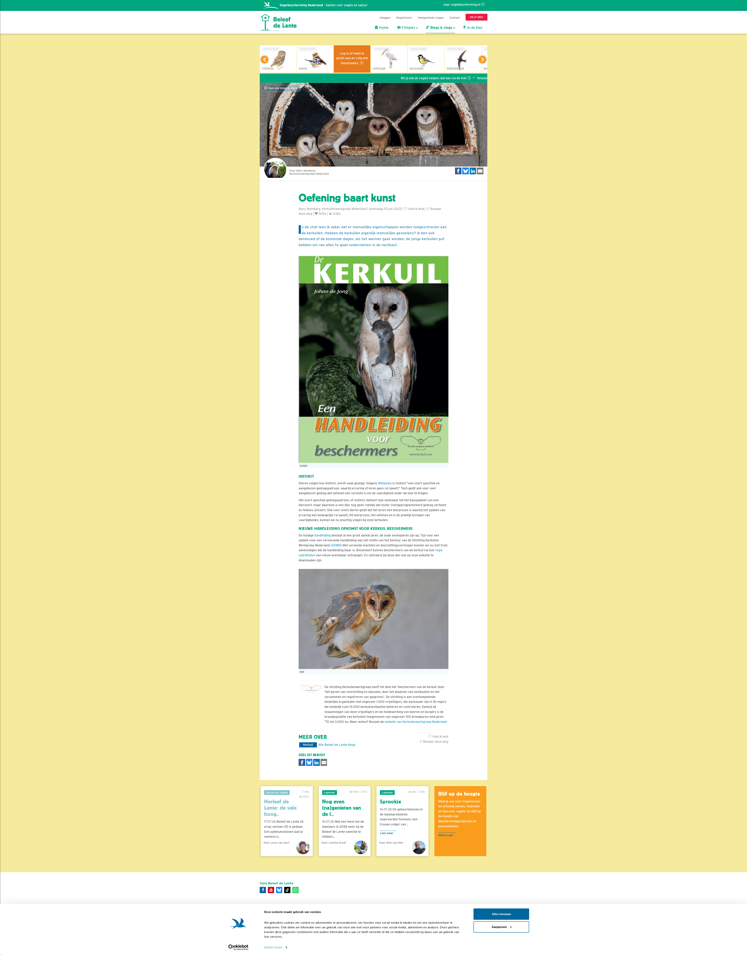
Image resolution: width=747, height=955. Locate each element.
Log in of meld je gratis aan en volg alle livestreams (352, 58)
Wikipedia (385, 483)
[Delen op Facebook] (458, 171)
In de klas (474, 28)
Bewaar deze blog (435, 741)
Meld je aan (445, 835)
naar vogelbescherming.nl (461, 4)
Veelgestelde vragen (430, 17)
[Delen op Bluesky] (465, 171)
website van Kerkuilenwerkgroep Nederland (416, 722)
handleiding (322, 535)
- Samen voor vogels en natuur (324, 5)
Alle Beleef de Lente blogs (337, 745)
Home (383, 28)
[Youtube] (271, 890)
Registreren (404, 17)
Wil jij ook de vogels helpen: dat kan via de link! (381, 78)
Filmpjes (408, 28)
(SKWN (335, 545)
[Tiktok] (287, 890)
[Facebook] (263, 890)
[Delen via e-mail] (480, 171)
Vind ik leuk (415, 209)
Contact (455, 17)
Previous (264, 59)
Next (482, 59)
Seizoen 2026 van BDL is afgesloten (450, 78)
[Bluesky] (279, 890)
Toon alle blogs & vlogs (282, 88)
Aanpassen (499, 926)
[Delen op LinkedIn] (473, 171)
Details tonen (273, 947)
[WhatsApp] (295, 890)
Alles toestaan (501, 914)
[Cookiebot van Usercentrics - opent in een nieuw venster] (238, 947)
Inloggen (385, 17)
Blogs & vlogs (440, 28)
